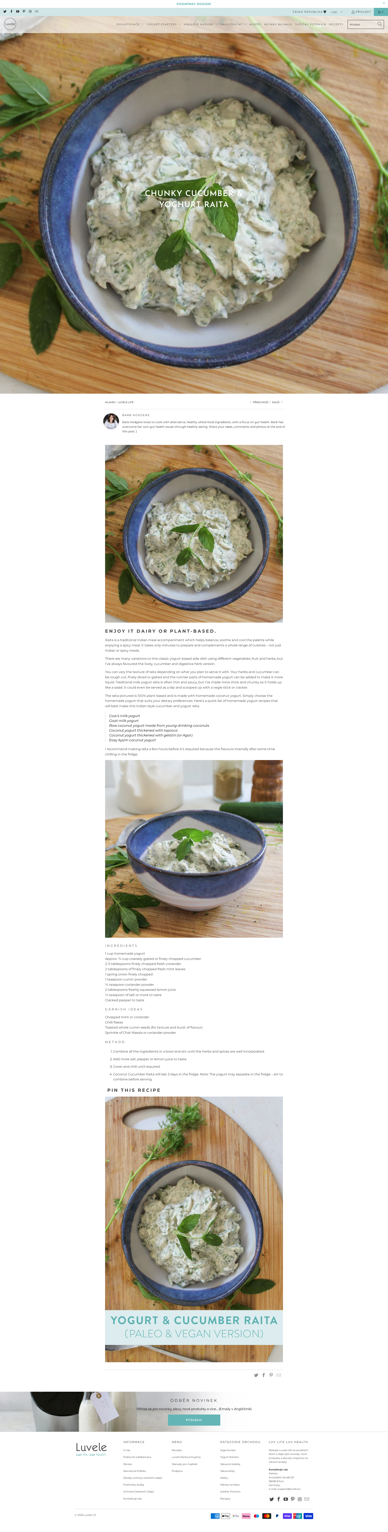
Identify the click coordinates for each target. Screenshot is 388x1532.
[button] (130, 24)
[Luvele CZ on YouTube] (17, 11)
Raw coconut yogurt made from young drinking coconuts (159, 726)
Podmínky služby (133, 1484)
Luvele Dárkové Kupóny (186, 1457)
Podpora (177, 1470)
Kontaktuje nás (132, 1498)
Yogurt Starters (229, 1457)
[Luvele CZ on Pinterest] (23, 11)
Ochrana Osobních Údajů (138, 1491)
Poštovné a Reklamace (137, 1457)
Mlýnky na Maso (230, 1484)
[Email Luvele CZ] (36, 11)
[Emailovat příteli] (279, 1375)
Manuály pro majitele (184, 1464)
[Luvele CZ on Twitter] (4, 11)
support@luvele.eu (289, 1488)
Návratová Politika (134, 1470)
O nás (126, 1450)
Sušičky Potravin (230, 1491)
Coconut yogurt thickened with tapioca (143, 730)
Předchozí (260, 402)
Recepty (177, 1450)
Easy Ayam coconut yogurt (132, 740)
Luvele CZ (90, 1514)
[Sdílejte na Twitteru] (256, 1375)
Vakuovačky (227, 1470)
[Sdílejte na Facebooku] (264, 1375)
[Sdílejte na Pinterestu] (271, 1375)
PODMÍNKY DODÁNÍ (194, 4)
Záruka (127, 1464)
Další (276, 402)
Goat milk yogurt (124, 721)
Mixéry (224, 1477)
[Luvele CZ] (10, 24)
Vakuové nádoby (230, 1464)
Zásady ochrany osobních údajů (142, 1477)
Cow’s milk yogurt (124, 716)
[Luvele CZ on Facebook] (11, 11)
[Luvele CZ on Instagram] (30, 11)
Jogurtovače (228, 1450)
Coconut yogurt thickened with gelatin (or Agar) (151, 735)
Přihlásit (363, 11)
